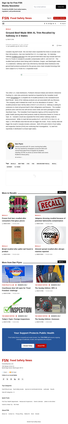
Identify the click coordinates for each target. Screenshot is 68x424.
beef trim (21, 163)
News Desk (7, 223)
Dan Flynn (10, 39)
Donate (37, 414)
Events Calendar (38, 401)
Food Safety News (36, 422)
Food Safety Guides (18, 389)
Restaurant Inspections (26, 401)
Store (32, 414)
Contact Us (11, 414)
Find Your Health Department (10, 401)
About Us (4, 414)
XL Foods (17, 167)
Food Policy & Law (8, 285)
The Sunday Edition (41, 285)
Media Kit (27, 414)
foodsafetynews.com (7, 364)
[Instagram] (49, 23)
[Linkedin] (51, 23)
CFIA (28, 163)
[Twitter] (46, 23)
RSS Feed (16, 404)
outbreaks (46, 389)
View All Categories (7, 392)
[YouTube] (53, 23)
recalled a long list (18, 56)
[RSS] (55, 23)
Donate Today (27, 345)
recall (54, 163)
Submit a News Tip (7, 404)
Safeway (9, 167)
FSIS (33, 163)
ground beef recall (43, 163)
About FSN (41, 345)
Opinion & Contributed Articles (33, 389)
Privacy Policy (19, 414)
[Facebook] (44, 23)
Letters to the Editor (49, 401)
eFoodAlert (15, 97)
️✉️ (4, 372)
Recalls (8, 29)
